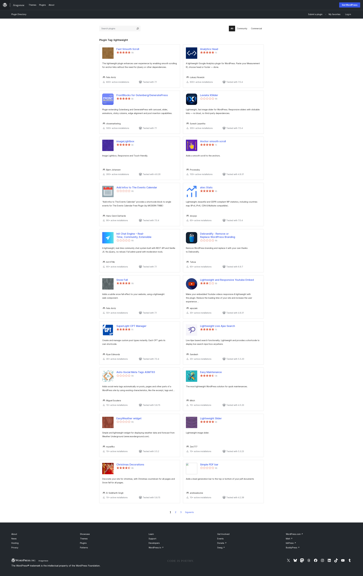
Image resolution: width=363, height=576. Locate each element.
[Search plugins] (138, 28)
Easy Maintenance (211, 372)
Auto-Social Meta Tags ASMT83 (135, 372)
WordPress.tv (156, 547)
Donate (222, 543)
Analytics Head (209, 49)
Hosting (15, 543)
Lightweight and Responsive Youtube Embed (227, 279)
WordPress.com (294, 534)
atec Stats (206, 187)
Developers (154, 543)
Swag (221, 547)
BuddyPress (293, 547)
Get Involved (223, 534)
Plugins (83, 543)
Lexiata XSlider (209, 95)
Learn (151, 534)
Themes (84, 538)
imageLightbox (125, 141)
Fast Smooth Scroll (127, 49)
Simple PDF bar (209, 464)
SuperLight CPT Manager (131, 325)
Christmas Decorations (130, 464)
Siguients (189, 512)
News (14, 538)
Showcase (85, 534)
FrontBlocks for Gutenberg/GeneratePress (142, 95)
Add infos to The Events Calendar (136, 187)
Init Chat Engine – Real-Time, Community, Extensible (133, 235)
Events (220, 538)
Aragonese (43, 561)
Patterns (84, 547)
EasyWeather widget (129, 418)
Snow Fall (122, 279)
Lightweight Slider (211, 418)
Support (152, 538)
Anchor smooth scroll (213, 141)
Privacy (14, 547)
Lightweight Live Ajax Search (217, 325)
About (14, 534)
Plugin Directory (18, 14)
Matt (289, 538)
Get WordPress (349, 5)
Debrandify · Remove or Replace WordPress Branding (217, 235)
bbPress (291, 543)
